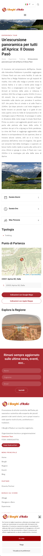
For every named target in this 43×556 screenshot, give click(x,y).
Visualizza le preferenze (21, 551)
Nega (21, 545)
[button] (40, 517)
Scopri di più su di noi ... (10, 445)
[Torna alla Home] (13, 9)
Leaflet (27, 274)
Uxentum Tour (7, 436)
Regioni (4, 466)
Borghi (4, 461)
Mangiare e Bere (8, 502)
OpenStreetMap (36, 274)
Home (4, 457)
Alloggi (4, 498)
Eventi (4, 470)
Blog (3, 474)
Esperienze (6, 506)
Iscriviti (21, 390)
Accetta (21, 538)
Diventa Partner (8, 486)
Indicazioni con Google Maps (21, 295)
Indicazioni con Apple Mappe (21, 301)
